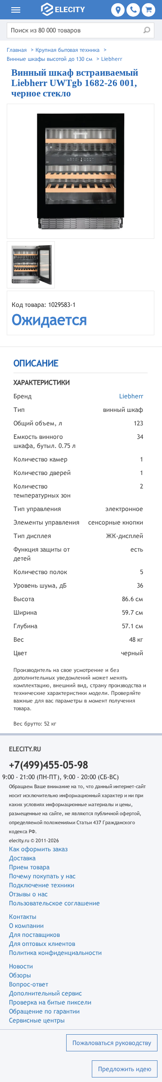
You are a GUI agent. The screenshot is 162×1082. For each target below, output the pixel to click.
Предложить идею (124, 1069)
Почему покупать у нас (42, 876)
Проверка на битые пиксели (50, 1002)
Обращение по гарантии (44, 1011)
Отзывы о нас (28, 894)
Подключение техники (41, 885)
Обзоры (20, 975)
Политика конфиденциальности (55, 952)
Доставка (22, 858)
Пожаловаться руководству (111, 1042)
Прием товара (29, 867)
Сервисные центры (37, 1020)
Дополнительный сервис (45, 993)
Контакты (22, 916)
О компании (26, 925)
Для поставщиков (34, 934)
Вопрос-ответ (28, 984)
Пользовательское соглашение (54, 903)
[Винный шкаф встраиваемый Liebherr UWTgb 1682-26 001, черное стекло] (80, 171)
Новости (21, 966)
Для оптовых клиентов (42, 943)
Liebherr (131, 396)
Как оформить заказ (38, 849)
